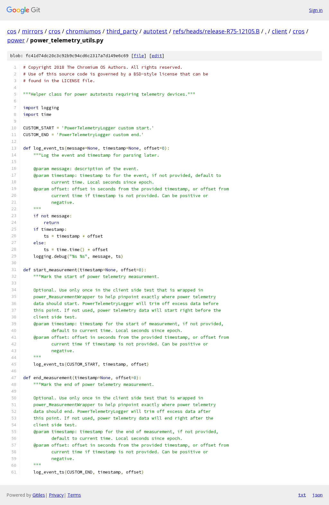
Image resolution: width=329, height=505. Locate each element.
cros (54, 31)
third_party (122, 31)
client (279, 31)
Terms (74, 495)
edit (157, 55)
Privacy (56, 495)
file (139, 55)
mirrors (32, 31)
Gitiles (38, 495)
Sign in (316, 10)
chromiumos (83, 31)
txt (302, 495)
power (16, 40)
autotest (155, 31)
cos (11, 31)
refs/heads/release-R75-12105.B (216, 31)
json (317, 495)
